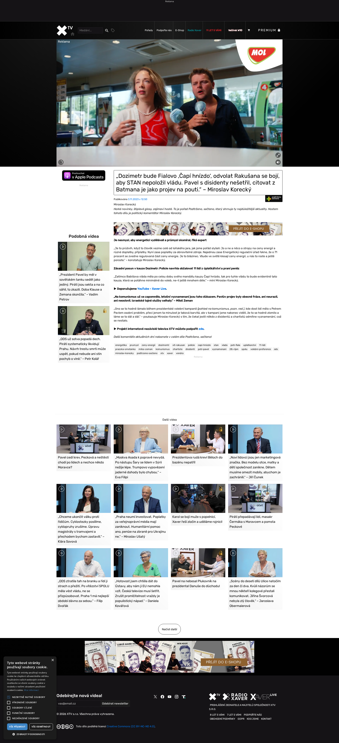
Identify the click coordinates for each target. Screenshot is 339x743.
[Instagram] (176, 696)
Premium (267, 30)
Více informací (31, 690)
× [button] (52, 660)
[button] (30, 734)
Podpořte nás (164, 30)
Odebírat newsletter (115, 703)
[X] (155, 696)
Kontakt (266, 718)
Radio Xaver (194, 30)
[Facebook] (162, 696)
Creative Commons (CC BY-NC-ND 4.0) (131, 726)
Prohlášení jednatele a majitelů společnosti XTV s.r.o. (242, 707)
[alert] (30, 697)
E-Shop (179, 30)
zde (201, 328)
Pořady (149, 30)
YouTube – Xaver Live (151, 288)
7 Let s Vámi (234, 714)
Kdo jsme (253, 718)
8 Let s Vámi (217, 714)
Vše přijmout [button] (17, 726)
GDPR (241, 718)
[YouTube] (169, 696)
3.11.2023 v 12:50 (137, 199)
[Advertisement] (169, 10)
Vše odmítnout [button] (41, 726)
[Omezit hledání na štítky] (113, 30)
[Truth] (183, 696)
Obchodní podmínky (222, 718)
